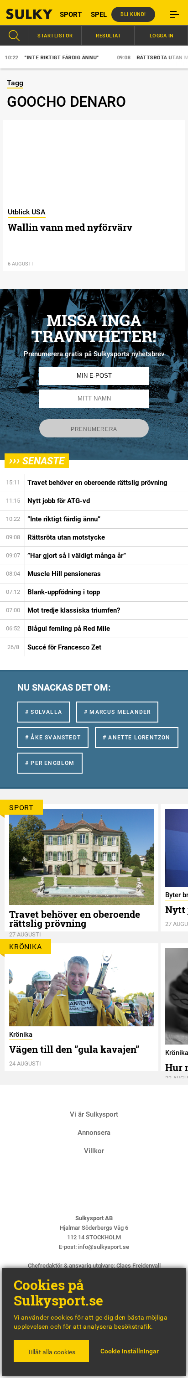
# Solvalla (43, 712)
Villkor (94, 1151)
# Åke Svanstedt (53, 737)
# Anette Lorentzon (137, 737)
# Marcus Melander (117, 712)
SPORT (71, 14)
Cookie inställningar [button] (129, 1351)
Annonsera (94, 1132)
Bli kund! (133, 14)
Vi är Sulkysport (94, 1114)
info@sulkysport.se (103, 1246)
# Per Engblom (50, 763)
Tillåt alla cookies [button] (51, 1352)
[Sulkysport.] (23, 14)
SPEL (99, 14)
